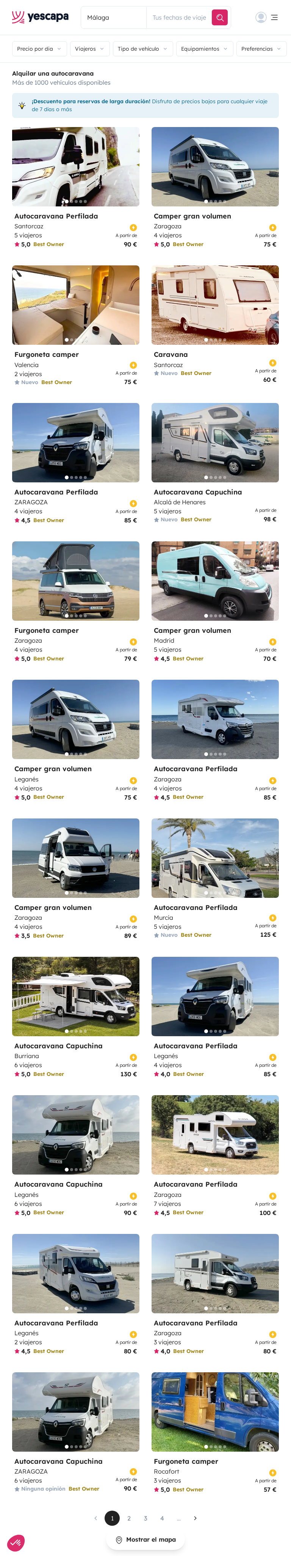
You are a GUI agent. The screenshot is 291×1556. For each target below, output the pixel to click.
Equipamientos (200, 48)
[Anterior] (21, 166)
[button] (16, 1543)
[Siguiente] (130, 166)
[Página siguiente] (195, 1518)
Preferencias (257, 48)
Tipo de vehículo (138, 48)
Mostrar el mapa (150, 1539)
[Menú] (267, 17)
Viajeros (85, 48)
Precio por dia (35, 48)
